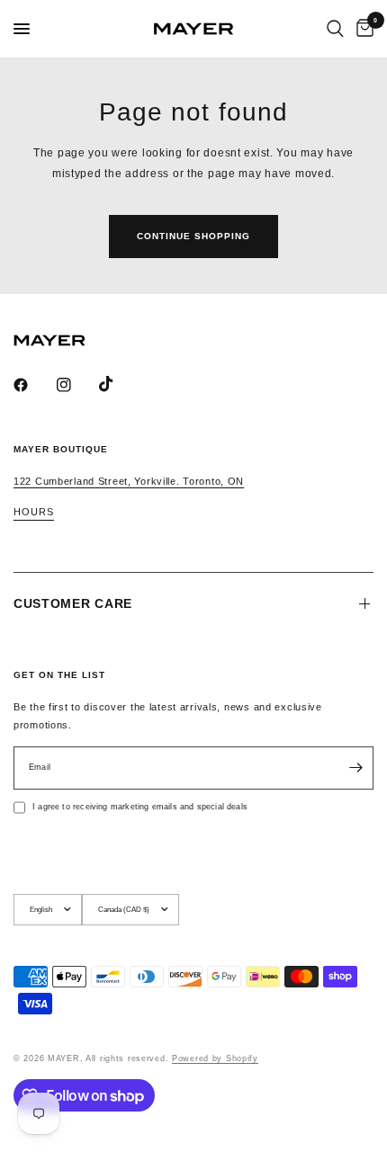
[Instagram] (76, 385)
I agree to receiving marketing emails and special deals (140, 806)
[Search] (335, 29)
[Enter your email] (356, 768)
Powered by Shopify (215, 1058)
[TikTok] (119, 384)
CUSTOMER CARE (73, 603)
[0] (362, 29)
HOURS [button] (34, 512)
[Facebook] (33, 385)
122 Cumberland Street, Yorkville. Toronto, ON (129, 481)
